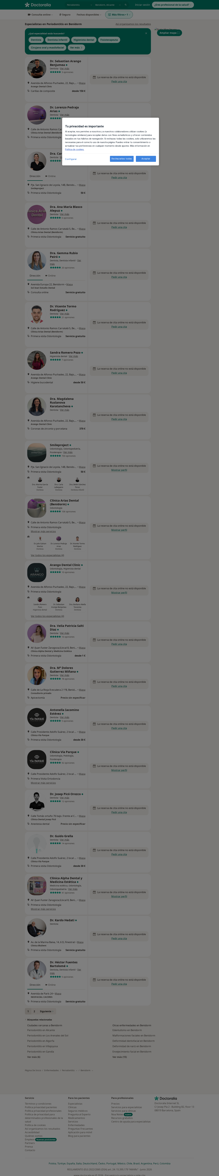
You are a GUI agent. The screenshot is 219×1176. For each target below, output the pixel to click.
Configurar (71, 159)
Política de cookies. (74, 149)
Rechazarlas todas (122, 158)
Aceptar (146, 158)
